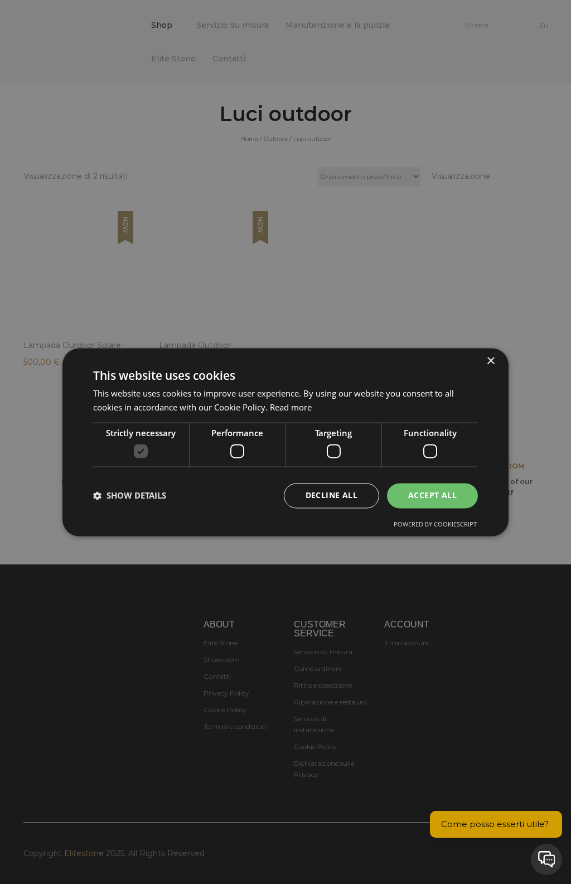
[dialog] (285, 442)
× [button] (490, 361)
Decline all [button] (331, 495)
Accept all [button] (432, 495)
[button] (129, 496)
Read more (291, 407)
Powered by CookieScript (435, 524)
